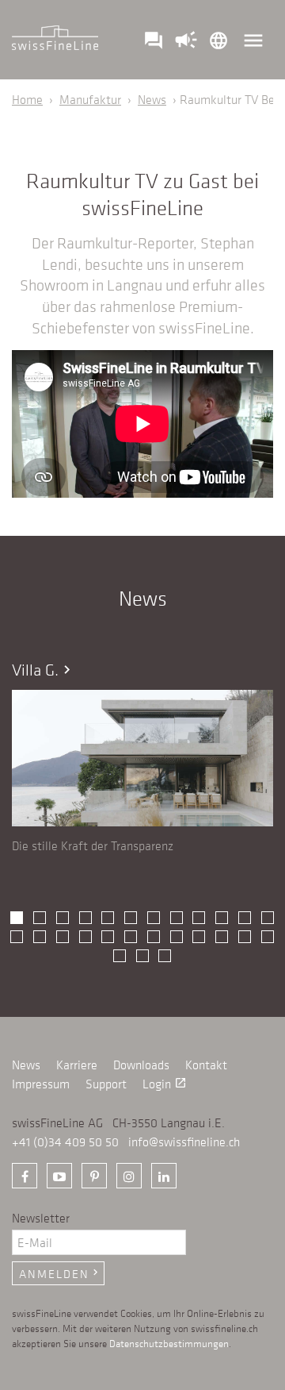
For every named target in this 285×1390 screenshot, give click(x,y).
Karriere (76, 1064)
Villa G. (43, 670)
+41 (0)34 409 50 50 (65, 1141)
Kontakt (206, 1064)
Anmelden (60, 1273)
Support (106, 1084)
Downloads (141, 1064)
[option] (142, 757)
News (152, 99)
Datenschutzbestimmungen (169, 1343)
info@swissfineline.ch (184, 1141)
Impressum (41, 1084)
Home (27, 99)
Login (164, 1084)
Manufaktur (90, 99)
